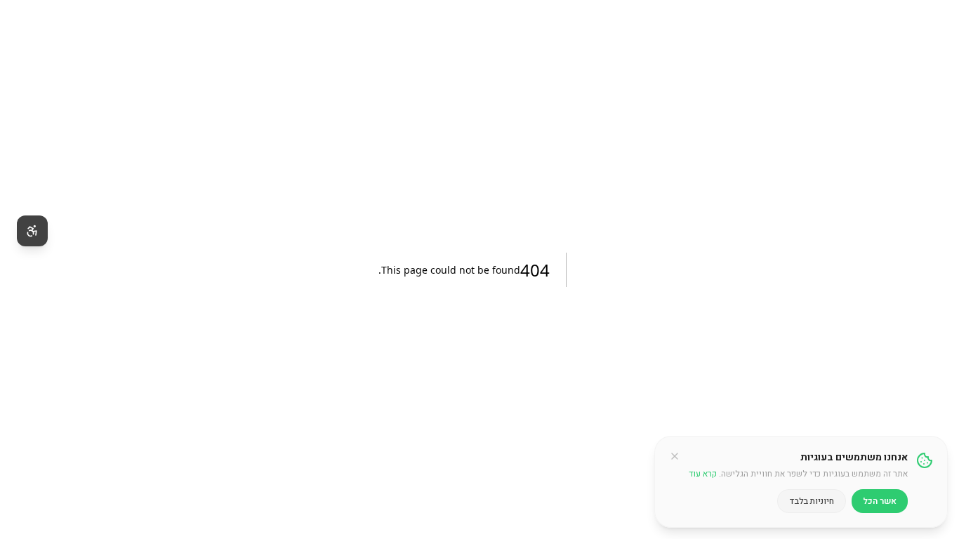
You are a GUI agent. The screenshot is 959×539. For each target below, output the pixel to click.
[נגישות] (32, 230)
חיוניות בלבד (811, 501)
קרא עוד (703, 473)
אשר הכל (880, 501)
